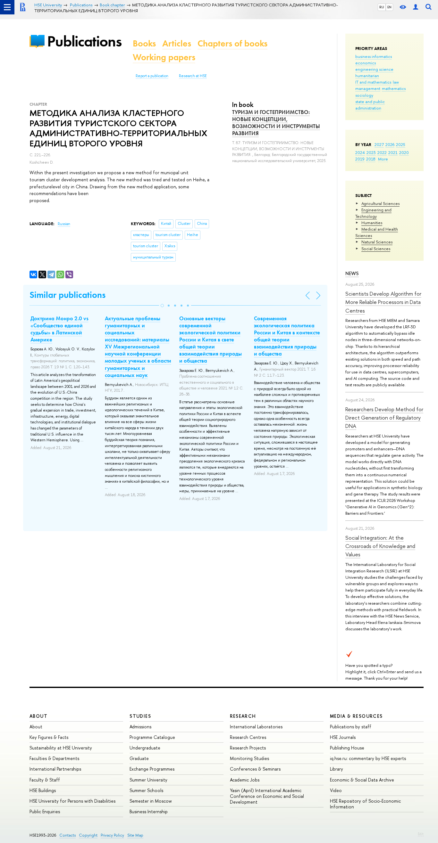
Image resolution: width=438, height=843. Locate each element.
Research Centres (248, 737)
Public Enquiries (44, 811)
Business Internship (149, 811)
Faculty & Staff (44, 780)
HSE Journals (343, 737)
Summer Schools (146, 790)
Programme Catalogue (152, 737)
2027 (379, 144)
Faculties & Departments (54, 758)
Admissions (140, 727)
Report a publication (152, 75)
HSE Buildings (42, 790)
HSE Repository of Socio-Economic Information (365, 804)
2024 (360, 152)
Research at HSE (193, 75)
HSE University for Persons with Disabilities (72, 801)
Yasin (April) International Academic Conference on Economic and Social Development (267, 796)
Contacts (67, 835)
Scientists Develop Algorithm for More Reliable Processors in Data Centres (383, 302)
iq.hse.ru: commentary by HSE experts (368, 758)
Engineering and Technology (373, 213)
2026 (389, 144)
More (383, 159)
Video (336, 790)
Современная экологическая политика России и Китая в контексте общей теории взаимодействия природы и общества (287, 336)
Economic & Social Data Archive (362, 780)
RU (381, 7)
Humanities (371, 222)
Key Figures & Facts (48, 737)
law (396, 82)
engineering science (374, 69)
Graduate (139, 758)
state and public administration (370, 105)
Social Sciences (375, 248)
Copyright (88, 835)
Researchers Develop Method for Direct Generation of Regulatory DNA (384, 417)
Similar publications (67, 294)
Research (243, 716)
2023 (371, 152)
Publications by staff (350, 727)
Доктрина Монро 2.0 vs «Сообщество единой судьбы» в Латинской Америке (59, 329)
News (352, 273)
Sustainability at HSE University (60, 748)
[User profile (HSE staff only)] (415, 7)
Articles (176, 43)
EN (389, 7)
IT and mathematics (373, 82)
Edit (421, 833)
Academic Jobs (244, 780)
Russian (64, 223)
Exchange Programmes (152, 769)
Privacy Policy (112, 835)
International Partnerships (55, 769)
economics (365, 63)
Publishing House (347, 748)
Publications (84, 41)
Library (336, 769)
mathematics (394, 88)
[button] (162, 305)
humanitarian (367, 75)
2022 (382, 152)
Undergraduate (145, 748)
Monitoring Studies (249, 758)
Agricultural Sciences (380, 203)
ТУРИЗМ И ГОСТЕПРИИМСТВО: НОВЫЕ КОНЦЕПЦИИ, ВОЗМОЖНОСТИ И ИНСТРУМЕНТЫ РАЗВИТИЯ (276, 123)
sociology (364, 95)
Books (144, 43)
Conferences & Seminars (255, 769)
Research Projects (248, 748)
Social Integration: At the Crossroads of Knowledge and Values (380, 546)
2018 (370, 159)
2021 (393, 152)
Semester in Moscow (151, 801)
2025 (400, 144)
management (367, 88)
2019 (360, 159)
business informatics (373, 56)
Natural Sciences (376, 242)
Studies (140, 716)
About (38, 716)
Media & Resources (356, 716)
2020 (404, 152)
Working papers (164, 57)
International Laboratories (256, 727)
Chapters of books (232, 43)
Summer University (148, 780)
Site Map (135, 835)
